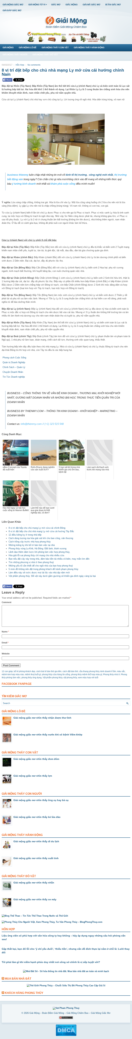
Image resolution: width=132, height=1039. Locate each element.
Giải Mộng (8, 47)
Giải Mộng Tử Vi (37, 4)
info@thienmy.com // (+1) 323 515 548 (42, 423)
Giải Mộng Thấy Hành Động (89, 47)
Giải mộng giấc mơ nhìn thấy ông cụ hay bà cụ (41, 800)
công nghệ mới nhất (101, 174)
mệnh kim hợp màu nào (13, 674)
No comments (34, 65)
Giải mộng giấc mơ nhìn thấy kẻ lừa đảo (36, 817)
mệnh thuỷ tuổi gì (33, 674)
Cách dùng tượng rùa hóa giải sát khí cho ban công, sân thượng (41, 538)
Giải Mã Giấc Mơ (91, 4)
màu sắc (121, 671)
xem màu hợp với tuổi (88, 677)
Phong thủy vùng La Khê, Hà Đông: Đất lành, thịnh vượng (37, 548)
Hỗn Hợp (20, 65)
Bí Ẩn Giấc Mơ (113, 4)
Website (6, 653)
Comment (6, 602)
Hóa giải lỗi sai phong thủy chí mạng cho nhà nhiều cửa (36, 555)
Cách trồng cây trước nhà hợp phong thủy (30, 541)
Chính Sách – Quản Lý (14, 367)
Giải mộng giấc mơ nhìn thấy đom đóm (36, 759)
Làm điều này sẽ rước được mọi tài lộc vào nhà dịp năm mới (39, 572)
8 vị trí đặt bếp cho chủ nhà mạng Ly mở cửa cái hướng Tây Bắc (41, 531)
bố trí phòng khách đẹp (24, 671)
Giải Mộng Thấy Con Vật (55, 47)
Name (5, 632)
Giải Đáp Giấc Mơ (12, 10)
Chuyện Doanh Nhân (13, 372)
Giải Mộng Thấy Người (15, 54)
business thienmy (17, 174)
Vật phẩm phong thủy (52, 677)
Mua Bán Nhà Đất (18, 978)
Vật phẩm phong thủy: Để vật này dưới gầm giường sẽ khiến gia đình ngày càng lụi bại (52, 576)
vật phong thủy (70, 677)
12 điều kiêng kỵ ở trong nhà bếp (25, 534)
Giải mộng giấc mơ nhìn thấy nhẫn (33, 882)
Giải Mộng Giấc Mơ (13, 4)
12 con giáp (7, 671)
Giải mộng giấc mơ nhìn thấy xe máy (34, 899)
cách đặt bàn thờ (70, 671)
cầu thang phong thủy (89, 671)
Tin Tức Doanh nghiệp (14, 377)
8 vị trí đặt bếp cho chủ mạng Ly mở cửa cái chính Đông (37, 528)
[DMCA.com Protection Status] (66, 1035)
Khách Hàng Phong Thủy (24, 992)
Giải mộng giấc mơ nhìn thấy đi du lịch (36, 841)
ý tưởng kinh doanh (24, 183)
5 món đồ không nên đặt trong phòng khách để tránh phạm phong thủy (43, 569)
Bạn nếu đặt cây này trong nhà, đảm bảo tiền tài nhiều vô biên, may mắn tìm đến (49, 559)
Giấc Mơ (55, 4)
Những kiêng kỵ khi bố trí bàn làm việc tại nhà (32, 545)
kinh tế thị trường (76, 174)
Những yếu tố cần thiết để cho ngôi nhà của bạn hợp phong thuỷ (41, 565)
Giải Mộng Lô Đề (27, 47)
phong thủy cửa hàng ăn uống (56, 674)
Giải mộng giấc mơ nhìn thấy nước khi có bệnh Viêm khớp (47, 734)
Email (5, 642)
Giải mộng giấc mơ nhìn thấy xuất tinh (36, 858)
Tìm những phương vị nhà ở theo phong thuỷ (31, 562)
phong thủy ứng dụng (31, 677)
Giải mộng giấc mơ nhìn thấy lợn (32, 775)
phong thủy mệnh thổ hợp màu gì (86, 674)
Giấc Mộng (71, 4)
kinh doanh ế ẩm (108, 671)
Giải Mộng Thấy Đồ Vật (45, 54)
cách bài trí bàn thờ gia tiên (49, 671)
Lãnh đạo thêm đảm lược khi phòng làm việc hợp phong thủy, (39, 552)
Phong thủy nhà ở (111, 674)
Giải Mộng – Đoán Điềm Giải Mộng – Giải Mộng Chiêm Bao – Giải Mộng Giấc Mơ (70, 1013)
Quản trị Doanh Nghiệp (14, 362)
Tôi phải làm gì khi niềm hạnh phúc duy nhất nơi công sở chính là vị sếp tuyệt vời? (51, 962)
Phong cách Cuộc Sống (14, 357)
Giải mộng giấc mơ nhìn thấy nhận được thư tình (42, 717)
